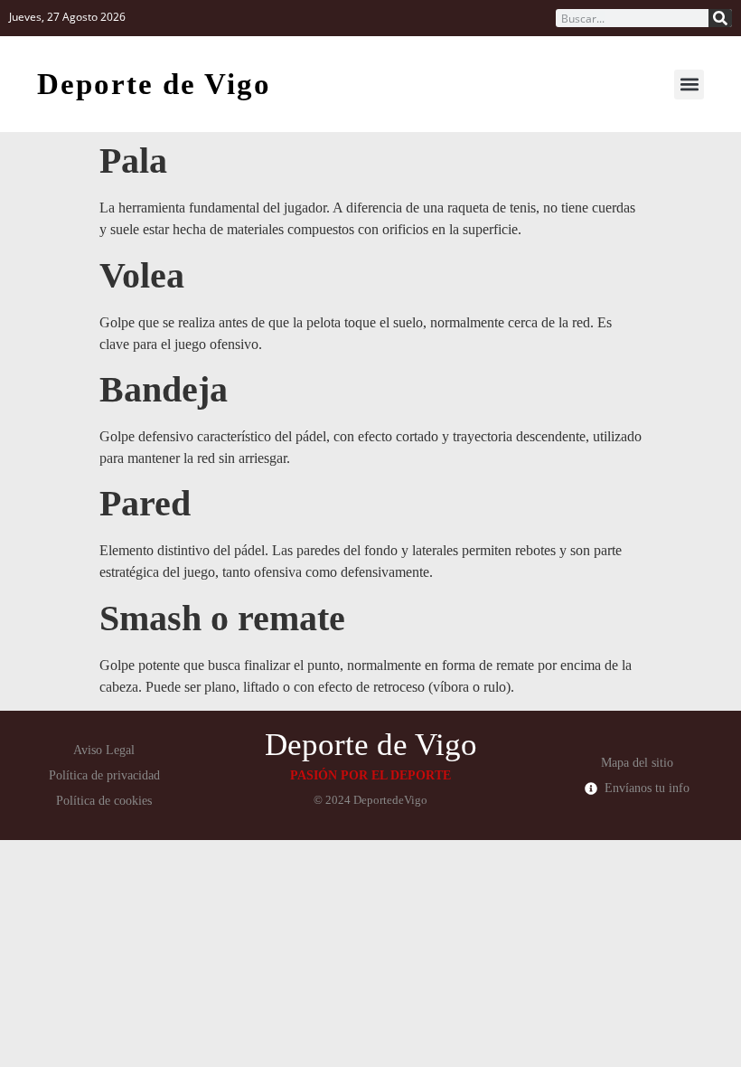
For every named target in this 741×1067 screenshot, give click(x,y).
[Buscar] (720, 18)
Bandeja (163, 389)
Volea (141, 275)
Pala (133, 160)
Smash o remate (222, 618)
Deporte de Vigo (154, 84)
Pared (145, 503)
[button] (689, 84)
